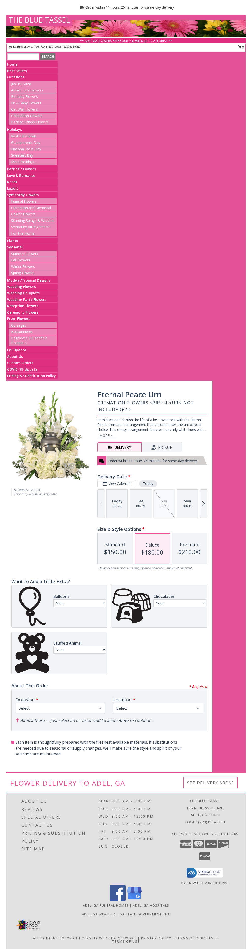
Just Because (21, 83)
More (104, 435)
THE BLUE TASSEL (39, 20)
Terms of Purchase (196, 938)
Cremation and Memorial (31, 207)
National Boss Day (26, 149)
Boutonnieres (22, 331)
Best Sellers (17, 70)
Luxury (13, 188)
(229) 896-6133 (72, 46)
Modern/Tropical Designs (28, 280)
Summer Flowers (24, 253)
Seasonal (15, 247)
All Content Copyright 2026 (62, 938)
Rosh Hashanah (23, 136)
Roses (12, 182)
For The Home (22, 233)
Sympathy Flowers (23, 194)
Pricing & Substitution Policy (31, 375)
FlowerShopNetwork (114, 938)
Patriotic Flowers (21, 169)
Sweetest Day (22, 155)
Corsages (18, 325)
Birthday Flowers (24, 96)
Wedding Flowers (21, 286)
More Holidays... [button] (23, 161)
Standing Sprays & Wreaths (32, 220)
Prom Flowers (18, 318)
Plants (12, 240)
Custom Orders (20, 363)
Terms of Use (126, 941)
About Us (15, 356)
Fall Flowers (20, 260)
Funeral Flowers (23, 201)
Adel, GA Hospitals (151, 905)
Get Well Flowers (24, 109)
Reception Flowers (22, 305)
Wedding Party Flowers (26, 299)
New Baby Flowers (26, 103)
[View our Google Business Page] (134, 899)
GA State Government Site (144, 914)
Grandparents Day (25, 142)
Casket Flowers (23, 214)
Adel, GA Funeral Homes (106, 905)
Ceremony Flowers (22, 312)
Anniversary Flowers (27, 90)
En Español (16, 350)
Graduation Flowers (26, 115)
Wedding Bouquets (23, 293)
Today (148, 483)
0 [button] (242, 46)
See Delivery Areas (210, 782)
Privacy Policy (156, 938)
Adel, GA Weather (98, 914)
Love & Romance (21, 175)
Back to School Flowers (30, 122)
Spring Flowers (22, 273)
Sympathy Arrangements (30, 227)
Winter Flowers (23, 266)
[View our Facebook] (118, 899)
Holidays (14, 129)
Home (12, 64)
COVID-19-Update (22, 369)
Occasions (15, 77)
